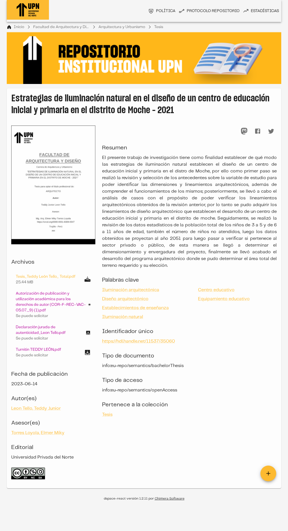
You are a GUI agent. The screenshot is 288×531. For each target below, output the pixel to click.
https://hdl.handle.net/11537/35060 (138, 341)
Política (166, 11)
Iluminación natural (122, 317)
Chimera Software (169, 498)
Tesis (158, 27)
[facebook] (257, 131)
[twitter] (271, 131)
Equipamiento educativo (224, 299)
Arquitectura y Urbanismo (121, 27)
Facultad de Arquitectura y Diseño (61, 27)
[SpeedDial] (268, 473)
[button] (53, 305)
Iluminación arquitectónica (130, 290)
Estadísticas (265, 11)
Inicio (19, 27)
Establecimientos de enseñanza (135, 308)
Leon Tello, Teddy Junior (36, 408)
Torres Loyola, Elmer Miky (37, 433)
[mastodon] (244, 131)
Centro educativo (216, 290)
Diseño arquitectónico (125, 299)
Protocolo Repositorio (213, 11)
